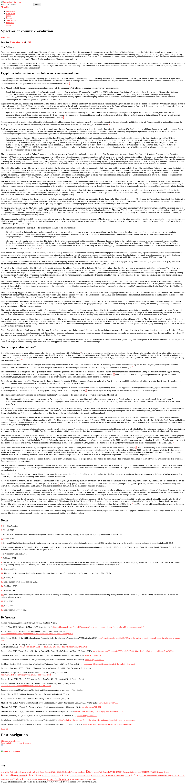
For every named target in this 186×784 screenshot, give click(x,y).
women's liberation (58, 779)
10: (2, 569)
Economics (94, 771)
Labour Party (34, 775)
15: (2, 590)
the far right (166, 776)
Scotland (127, 776)
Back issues (10, 13)
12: (2, 577)
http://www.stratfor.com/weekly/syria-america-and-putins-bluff (26, 675)
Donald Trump (70, 772)
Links (8, 16)
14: (2, 586)
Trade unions (20, 779)
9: (2, 562)
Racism (87, 776)
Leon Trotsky (46, 776)
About (8, 25)
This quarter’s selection (10, 741)
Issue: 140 (5, 37)
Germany (160, 772)
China (42, 772)
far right (137, 772)
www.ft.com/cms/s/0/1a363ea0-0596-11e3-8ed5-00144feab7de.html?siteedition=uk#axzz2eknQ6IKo (133, 651)
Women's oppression (76, 779)
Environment (115, 771)
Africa (7, 772)
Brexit (36, 772)
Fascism (144, 771)
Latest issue (10, 11)
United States (37, 779)
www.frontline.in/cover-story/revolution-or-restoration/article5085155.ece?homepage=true (37, 634)
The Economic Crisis (152, 775)
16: (2, 595)
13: (2, 582)
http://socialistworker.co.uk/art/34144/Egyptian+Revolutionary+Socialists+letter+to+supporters (97, 720)
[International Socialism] (11, 2)
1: (2, 526)
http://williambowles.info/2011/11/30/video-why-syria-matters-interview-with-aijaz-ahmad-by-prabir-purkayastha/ (98, 627)
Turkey (29, 779)
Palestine (64, 775)
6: (2, 547)
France (152, 772)
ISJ (29, 42)
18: (2, 605)
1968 (2, 772)
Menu (3, 7)
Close (8, 7)
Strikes (134, 775)
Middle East (55, 776)
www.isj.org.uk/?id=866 (108, 703)
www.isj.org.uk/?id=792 (94, 660)
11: (2, 573)
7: (2, 554)
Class (46, 772)
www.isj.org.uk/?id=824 (87, 716)
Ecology (81, 772)
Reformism (95, 776)
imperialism (9, 775)
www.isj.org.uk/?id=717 (94, 655)
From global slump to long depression (16, 743)
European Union (129, 772)
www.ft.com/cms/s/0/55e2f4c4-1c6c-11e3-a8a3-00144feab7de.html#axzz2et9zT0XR (53, 647)
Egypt (105, 772)
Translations (11, 20)
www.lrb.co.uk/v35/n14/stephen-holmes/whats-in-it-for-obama (26, 686)
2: (2, 530)
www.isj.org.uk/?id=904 (91, 707)
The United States (177, 776)
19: (2, 610)
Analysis (4, 728)
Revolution (102, 776)
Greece (166, 772)
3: (2, 534)
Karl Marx (21, 776)
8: (2, 558)
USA (44, 779)
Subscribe (10, 23)
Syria (140, 776)
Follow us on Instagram (11, 751)
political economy (77, 776)
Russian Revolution (115, 775)
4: (2, 539)
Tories (11, 779)
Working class (90, 779)
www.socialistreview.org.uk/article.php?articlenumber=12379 (98, 711)
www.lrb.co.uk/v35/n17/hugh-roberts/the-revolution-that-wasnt (108, 724)
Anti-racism (14, 772)
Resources (10, 18)
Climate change (56, 772)
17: (2, 601)
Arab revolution (26, 772)
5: (2, 543)
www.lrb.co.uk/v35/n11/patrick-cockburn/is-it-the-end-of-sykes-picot (107, 664)
